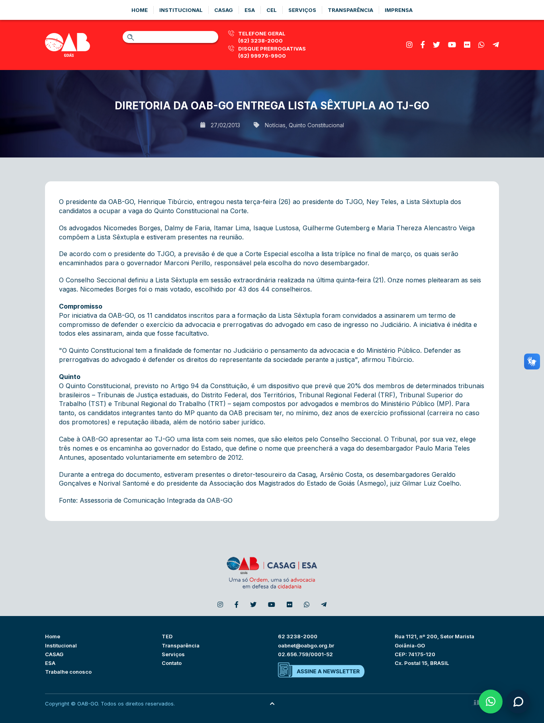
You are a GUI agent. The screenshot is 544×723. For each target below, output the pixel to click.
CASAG (54, 654)
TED (167, 636)
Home (139, 10)
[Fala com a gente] (518, 701)
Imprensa (399, 10)
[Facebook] (423, 45)
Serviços (302, 10)
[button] (491, 701)
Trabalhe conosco (68, 672)
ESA (50, 663)
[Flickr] (467, 45)
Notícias (275, 125)
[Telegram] (496, 45)
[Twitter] (436, 45)
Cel (271, 10)
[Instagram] (409, 45)
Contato (172, 663)
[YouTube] (452, 45)
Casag (223, 10)
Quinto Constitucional (316, 125)
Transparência (350, 10)
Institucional (181, 10)
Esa (250, 10)
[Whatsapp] (481, 45)
